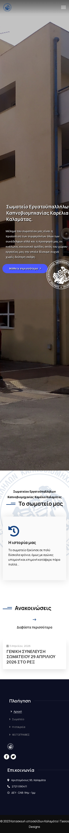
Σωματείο (18, 719)
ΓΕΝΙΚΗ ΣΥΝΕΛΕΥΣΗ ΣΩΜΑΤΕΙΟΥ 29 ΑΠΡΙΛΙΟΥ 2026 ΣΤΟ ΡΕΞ (30, 657)
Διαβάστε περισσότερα (34, 627)
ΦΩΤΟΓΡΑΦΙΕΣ (21, 734)
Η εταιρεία (18, 727)
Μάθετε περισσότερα (23, 268)
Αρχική (18, 711)
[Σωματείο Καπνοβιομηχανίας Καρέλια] (7, 7)
